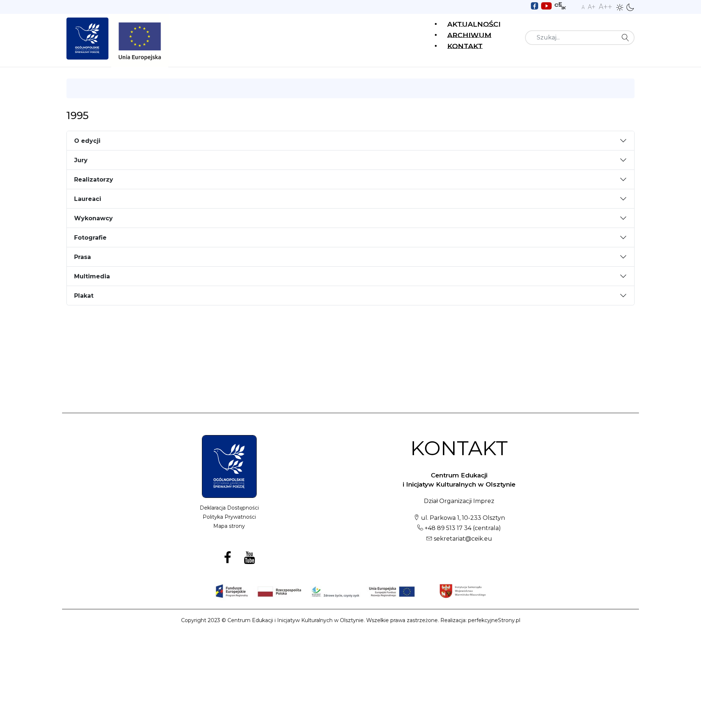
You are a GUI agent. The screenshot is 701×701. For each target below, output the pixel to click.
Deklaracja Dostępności (229, 507)
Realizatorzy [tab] (93, 179)
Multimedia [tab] (92, 276)
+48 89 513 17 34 (447, 528)
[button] (620, 7)
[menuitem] (474, 23)
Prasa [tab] (82, 257)
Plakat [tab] (83, 295)
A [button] (583, 7)
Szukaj (627, 37)
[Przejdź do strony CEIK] (560, 5)
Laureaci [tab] (87, 198)
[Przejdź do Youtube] (546, 5)
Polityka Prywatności (229, 517)
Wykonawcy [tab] (93, 218)
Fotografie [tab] (90, 237)
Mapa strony (229, 526)
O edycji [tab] (87, 140)
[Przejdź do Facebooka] (534, 5)
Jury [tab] (81, 160)
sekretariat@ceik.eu (463, 538)
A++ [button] (605, 6)
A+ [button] (591, 7)
